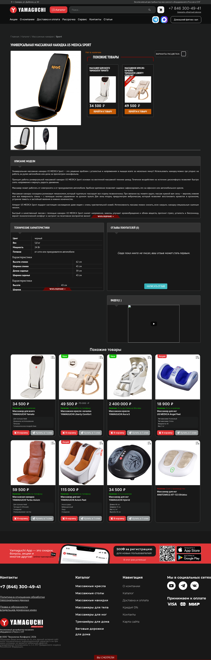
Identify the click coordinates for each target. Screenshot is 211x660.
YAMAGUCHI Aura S (119, 414)
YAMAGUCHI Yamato (23, 414)
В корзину (22, 432)
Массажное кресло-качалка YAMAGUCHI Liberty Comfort (135, 71)
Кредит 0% (130, 607)
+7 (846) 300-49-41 (20, 586)
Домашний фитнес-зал (186, 19)
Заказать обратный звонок (189, 12)
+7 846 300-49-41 (185, 8)
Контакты (95, 19)
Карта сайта (131, 621)
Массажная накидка (23, 496)
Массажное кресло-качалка (76, 411)
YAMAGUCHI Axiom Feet (73, 500)
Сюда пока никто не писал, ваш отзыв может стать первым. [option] (154, 252)
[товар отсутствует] (160, 9)
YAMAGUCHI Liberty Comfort (76, 414)
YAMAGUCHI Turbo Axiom (26, 500)
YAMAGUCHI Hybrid (119, 500)
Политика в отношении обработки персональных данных (22, 599)
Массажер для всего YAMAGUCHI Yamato (99, 69)
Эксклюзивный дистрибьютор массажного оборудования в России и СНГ (167, 2)
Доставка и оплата (48, 19)
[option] (153, 324)
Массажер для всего (24, 411)
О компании (27, 19)
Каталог (128, 593)
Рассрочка (68, 19)
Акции (13, 19)
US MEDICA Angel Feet (169, 414)
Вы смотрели (105, 657)
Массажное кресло (119, 411)
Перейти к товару (103, 111)
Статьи (108, 19)
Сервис (82, 19)
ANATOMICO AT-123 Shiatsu (172, 494)
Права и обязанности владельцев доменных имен (18, 608)
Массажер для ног (167, 411)
